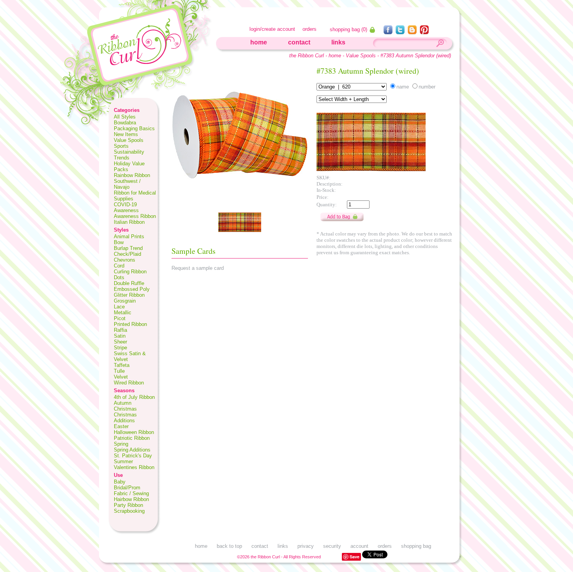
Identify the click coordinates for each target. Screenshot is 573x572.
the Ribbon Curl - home (315, 55)
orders (309, 29)
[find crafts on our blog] (413, 32)
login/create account (272, 29)
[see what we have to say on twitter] (401, 32)
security (332, 546)
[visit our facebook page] (389, 32)
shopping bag (416, 546)
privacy (305, 546)
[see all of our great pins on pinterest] (424, 32)
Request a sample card (198, 268)
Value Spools (361, 55)
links (338, 42)
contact (299, 42)
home (258, 42)
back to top (229, 546)
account (359, 546)
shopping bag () (349, 29)
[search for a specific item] (440, 44)
